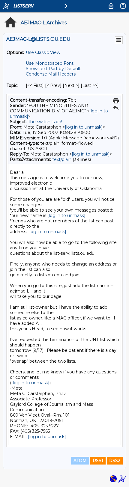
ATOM (80, 460)
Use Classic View (43, 52)
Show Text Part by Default (53, 68)
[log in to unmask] (84, 127)
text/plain (61, 159)
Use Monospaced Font (50, 63)
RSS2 (114, 460)
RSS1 (98, 460)
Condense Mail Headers (51, 74)
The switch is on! (45, 121)
